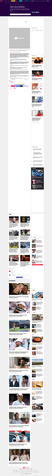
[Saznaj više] (42, 168)
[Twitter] (36, 30)
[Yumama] (34, 470)
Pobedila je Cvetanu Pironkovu (14, 50)
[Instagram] (34, 30)
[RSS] (42, 30)
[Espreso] (16, 470)
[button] (30, 12)
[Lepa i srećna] (25, 470)
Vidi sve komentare (19, 277)
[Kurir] (14, 470)
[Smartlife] (28, 470)
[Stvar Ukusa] (38, 470)
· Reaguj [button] (12, 317)
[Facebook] (33, 30)
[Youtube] (37, 30)
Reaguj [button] (33, 121)
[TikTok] (39, 30)
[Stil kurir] (20, 470)
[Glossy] (23, 470)
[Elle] (19, 470)
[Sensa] (31, 470)
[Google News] (40, 30)
